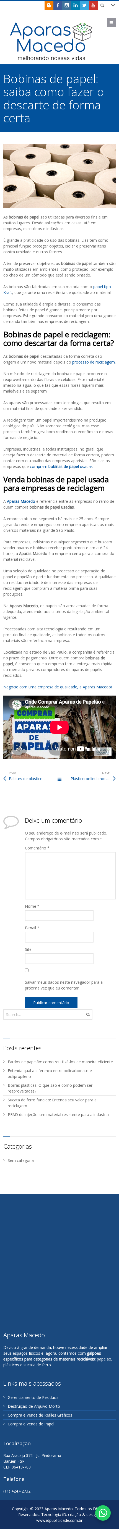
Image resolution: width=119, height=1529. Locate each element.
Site (28, 949)
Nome (32, 906)
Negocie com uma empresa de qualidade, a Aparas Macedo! (57, 687)
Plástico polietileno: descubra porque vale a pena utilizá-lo (93, 778)
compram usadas (61, 466)
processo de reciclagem (93, 362)
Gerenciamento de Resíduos (33, 1397)
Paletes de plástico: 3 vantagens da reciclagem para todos (34, 778)
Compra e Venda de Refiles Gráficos (40, 1415)
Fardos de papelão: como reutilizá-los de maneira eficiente (60, 1061)
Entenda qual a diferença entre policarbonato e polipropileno (50, 1073)
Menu (115, 22)
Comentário (37, 848)
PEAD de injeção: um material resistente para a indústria (58, 1114)
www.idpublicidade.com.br (59, 1520)
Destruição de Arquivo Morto (34, 1406)
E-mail (32, 927)
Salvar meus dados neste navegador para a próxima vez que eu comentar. (64, 985)
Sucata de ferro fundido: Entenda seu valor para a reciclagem (52, 1102)
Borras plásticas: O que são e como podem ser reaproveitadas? (50, 1088)
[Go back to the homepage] (51, 41)
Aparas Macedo (21, 501)
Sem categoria (21, 1160)
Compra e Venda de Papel (31, 1424)
